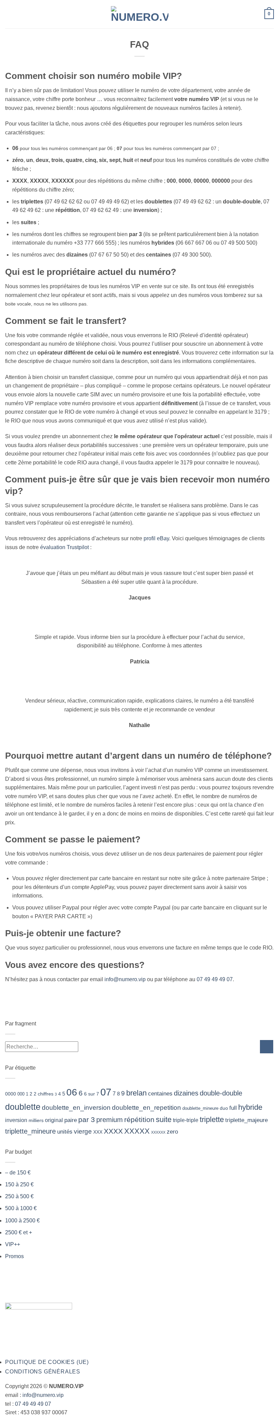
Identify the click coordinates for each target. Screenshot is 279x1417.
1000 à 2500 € (22, 1220)
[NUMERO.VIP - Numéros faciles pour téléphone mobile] (139, 14)
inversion (16, 1120)
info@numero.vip (125, 979)
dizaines (186, 1093)
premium (109, 1119)
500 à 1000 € (21, 1208)
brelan (136, 1093)
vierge (83, 1131)
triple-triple (185, 1120)
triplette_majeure (246, 1120)
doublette (22, 1106)
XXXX (113, 1131)
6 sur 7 (91, 1094)
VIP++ (12, 1244)
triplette (212, 1119)
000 (20, 1094)
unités (64, 1131)
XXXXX (137, 1131)
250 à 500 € (19, 1196)
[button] (9, 14)
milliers (36, 1120)
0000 (10, 1094)
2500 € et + (18, 1232)
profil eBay (156, 538)
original (54, 1120)
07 (105, 1092)
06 (71, 1092)
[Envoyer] (266, 1046)
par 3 (86, 1119)
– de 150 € (18, 1172)
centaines (160, 1093)
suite (163, 1119)
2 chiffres (43, 1094)
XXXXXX (158, 1132)
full (233, 1108)
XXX (97, 1132)
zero (172, 1131)
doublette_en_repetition (146, 1107)
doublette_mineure (200, 1108)
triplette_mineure (30, 1131)
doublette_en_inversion (76, 1107)
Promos (14, 1256)
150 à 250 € (19, 1184)
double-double (221, 1093)
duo (224, 1108)
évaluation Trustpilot (64, 547)
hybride (250, 1107)
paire (70, 1120)
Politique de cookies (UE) (47, 1362)
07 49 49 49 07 (215, 979)
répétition (139, 1120)
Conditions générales (42, 1371)
